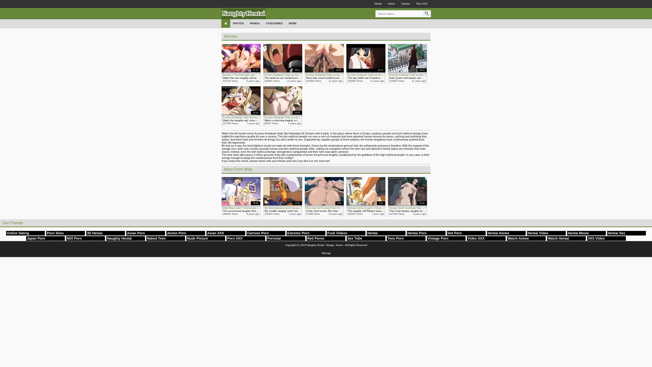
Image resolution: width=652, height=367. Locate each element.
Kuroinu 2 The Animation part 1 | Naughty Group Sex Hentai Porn (259, 75)
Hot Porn (455, 233)
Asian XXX (215, 233)
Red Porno (315, 238)
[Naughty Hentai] (244, 14)
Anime (391, 3)
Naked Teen (156, 238)
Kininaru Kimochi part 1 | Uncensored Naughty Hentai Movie (381, 208)
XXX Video (596, 238)
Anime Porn (176, 233)
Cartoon (405, 3)
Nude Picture (197, 238)
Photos (238, 23)
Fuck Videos (337, 233)
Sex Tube (354, 238)
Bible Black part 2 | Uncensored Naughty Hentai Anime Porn (256, 208)
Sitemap (326, 253)
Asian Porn (136, 233)
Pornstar (274, 238)
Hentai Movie (578, 233)
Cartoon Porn (258, 233)
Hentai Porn (417, 233)
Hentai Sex (616, 233)
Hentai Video (538, 233)
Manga (255, 23)
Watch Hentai (558, 238)
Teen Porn (395, 238)
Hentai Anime (498, 233)
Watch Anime (518, 238)
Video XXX (476, 238)
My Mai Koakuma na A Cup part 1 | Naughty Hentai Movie (297, 208)
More (293, 23)
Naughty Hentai (119, 238)
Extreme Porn (298, 233)
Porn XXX (421, 3)
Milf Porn (74, 238)
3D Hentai (95, 233)
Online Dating (18, 233)
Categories (274, 23)
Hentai (378, 3)
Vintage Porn (438, 238)
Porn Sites (55, 233)
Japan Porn (36, 238)
